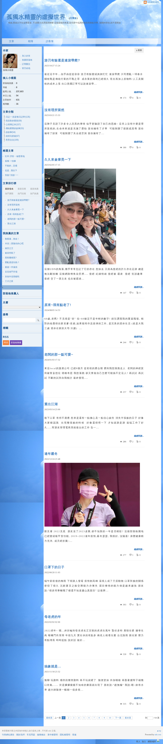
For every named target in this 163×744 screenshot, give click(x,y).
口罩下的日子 (54, 567)
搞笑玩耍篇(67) (13, 136)
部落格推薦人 (11, 293)
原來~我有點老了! (57, 305)
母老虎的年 (52, 616)
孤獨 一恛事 (10, 161)
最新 (140, 50)
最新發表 (9, 189)
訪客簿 (49, 41)
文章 (11, 41)
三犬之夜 (9, 281)
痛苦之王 (9, 248)
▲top (159, 731)
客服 (74, 734)
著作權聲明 (52, 734)
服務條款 (41, 734)
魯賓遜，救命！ (12, 239)
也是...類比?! (11, 170)
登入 (138, 741)
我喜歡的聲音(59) (14, 120)
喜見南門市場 (11, 272)
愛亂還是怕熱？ (12, 262)
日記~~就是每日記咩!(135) (18, 117)
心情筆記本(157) (13, 124)
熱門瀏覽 (9, 193)
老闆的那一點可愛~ (58, 354)
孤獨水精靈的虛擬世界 (36, 17)
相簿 (30, 41)
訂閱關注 (26, 64)
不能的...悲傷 (11, 165)
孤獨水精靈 (8, 70)
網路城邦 (152, 741)
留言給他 (26, 68)
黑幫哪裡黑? (10, 258)
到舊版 (73, 18)
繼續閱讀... (139, 92)
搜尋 (38, 320)
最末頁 (128, 718)
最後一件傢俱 (11, 267)
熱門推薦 (34, 193)
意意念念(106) (12, 140)
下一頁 (118, 718)
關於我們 (20, 734)
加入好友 (26, 56)
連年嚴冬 (51, 453)
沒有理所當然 (54, 110)
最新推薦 (34, 189)
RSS (6, 342)
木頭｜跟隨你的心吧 (14, 243)
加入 (144, 741)
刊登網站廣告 (8, 734)
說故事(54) (10, 132)
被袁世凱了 (10, 253)
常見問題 (31, 734)
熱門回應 (22, 193)
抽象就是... (52, 666)
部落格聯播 (16, 342)
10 (110, 718)
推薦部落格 (27, 60)
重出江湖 (51, 404)
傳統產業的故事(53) (15, 128)
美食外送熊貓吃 (12, 276)
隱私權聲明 (65, 734)
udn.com (158, 734)
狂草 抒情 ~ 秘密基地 (15, 156)
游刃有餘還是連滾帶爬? (62, 60)
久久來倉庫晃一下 (57, 159)
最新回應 (22, 189)
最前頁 (49, 718)
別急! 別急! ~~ (11, 175)
